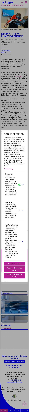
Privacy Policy (8, 169)
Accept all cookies (14, 264)
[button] (23, 185)
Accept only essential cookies (14, 276)
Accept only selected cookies (14, 269)
